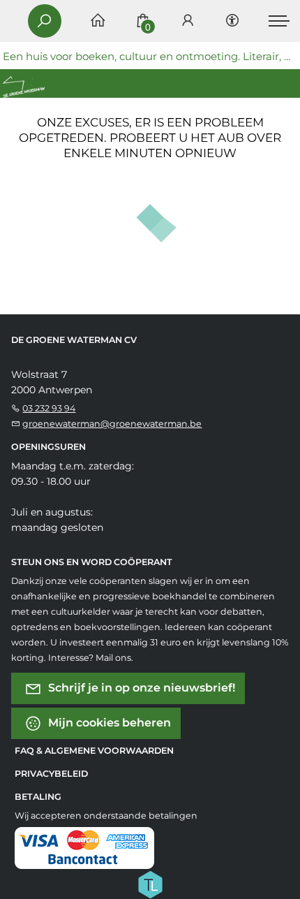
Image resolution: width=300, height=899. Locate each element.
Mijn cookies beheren (108, 722)
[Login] (187, 21)
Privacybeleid (51, 773)
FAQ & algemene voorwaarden (94, 750)
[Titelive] (150, 883)
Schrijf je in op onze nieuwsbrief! (140, 687)
